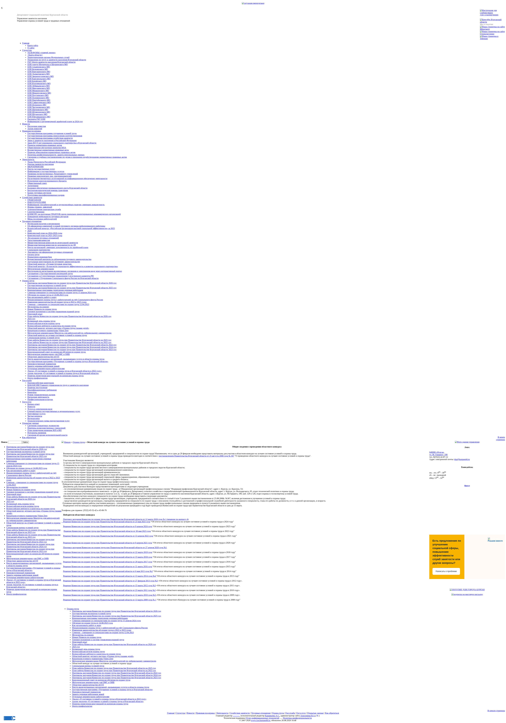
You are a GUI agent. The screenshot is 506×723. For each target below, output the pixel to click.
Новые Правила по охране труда (42, 309)
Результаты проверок (36, 433)
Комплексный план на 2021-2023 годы (44, 235)
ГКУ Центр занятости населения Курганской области (51, 62)
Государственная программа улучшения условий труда (52, 133)
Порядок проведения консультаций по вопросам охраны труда (55, 376)
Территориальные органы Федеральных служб (48, 57)
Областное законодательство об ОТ (43, 357)
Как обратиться (29, 437)
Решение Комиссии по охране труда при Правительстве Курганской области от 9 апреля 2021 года (107, 543)
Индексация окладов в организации (43, 224)
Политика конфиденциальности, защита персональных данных (55, 155)
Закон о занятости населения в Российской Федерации (52, 140)
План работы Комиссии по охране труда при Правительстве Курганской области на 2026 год (69, 316)
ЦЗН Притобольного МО (38, 100)
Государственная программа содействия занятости (50, 138)
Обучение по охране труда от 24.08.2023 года (47, 295)
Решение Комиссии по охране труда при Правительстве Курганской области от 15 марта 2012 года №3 (109, 585)
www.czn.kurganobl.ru (260, 720)
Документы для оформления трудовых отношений (50, 252)
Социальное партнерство (38, 250)
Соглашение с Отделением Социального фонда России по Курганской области (63, 278)
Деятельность (28, 159)
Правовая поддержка (31, 131)
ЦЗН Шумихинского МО (38, 112)
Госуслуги (26, 402)
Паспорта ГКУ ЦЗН (36, 119)
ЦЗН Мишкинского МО (38, 90)
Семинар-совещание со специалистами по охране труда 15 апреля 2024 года (61, 292)
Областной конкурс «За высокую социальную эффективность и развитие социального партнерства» (72, 266)
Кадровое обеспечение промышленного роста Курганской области (57, 188)
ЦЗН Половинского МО (38, 98)
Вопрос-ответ (33, 404)
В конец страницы (500, 438)
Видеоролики (33, 418)
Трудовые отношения (31, 221)
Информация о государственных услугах (45, 171)
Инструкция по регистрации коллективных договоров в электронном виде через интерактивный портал (74, 271)
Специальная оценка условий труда (43, 338)
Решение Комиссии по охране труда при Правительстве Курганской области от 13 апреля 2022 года (108, 536)
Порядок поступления (37, 387)
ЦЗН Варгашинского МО (38, 71)
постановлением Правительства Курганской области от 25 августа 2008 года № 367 (196, 456)
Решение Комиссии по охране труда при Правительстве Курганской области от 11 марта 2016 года (107, 566)
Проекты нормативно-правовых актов (44, 145)
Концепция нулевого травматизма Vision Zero (48, 330)
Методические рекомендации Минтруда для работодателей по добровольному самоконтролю (69, 333)
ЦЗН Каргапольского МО (38, 79)
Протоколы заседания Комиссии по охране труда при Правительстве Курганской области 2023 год (71, 349)
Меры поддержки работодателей (42, 219)
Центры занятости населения (40, 164)
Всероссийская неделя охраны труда (43, 323)
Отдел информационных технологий (262, 718)
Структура (27, 50)
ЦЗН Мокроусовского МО (39, 93)
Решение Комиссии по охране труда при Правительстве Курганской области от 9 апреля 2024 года (107, 526)
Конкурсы (32, 392)
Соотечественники (35, 212)
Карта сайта (32, 45)
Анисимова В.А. (307, 716)
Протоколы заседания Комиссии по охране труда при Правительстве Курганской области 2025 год (71, 288)
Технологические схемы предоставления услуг (48, 421)
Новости (26, 124)
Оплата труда (33, 254)
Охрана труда (28, 281)
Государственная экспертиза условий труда (46, 285)
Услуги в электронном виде (39, 409)
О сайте (30, 48)
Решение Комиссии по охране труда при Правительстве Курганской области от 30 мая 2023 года (107, 531)
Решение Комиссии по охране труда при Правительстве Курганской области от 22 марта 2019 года (107, 552)
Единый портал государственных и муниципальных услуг (53, 411)
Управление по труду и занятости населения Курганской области (56, 60)
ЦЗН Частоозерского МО (38, 107)
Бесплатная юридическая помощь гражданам (47, 190)
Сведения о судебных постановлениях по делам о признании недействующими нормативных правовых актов (77, 157)
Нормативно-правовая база (39, 257)
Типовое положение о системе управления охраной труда (53, 311)
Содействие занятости (32, 197)
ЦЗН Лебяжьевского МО (38, 86)
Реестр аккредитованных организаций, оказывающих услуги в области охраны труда (65, 359)
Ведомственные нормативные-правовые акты (48, 150)
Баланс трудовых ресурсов (39, 193)
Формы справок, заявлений (39, 207)
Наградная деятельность (38, 397)
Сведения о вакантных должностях (43, 425)
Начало (67, 442)
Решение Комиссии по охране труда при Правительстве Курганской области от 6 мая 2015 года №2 (108, 571)
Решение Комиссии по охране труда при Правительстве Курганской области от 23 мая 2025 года (106, 522)
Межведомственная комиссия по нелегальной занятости (52, 243)
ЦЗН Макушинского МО (38, 88)
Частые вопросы (34, 416)
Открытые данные (30, 423)
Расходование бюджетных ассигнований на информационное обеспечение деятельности (67, 178)
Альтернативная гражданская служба (44, 209)
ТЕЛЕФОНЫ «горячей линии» (41, 52)
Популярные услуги (36, 414)
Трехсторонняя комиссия (38, 240)
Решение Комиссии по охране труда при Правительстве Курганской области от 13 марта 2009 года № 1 (109, 600)
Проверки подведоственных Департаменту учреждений (52, 174)
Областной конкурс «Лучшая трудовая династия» (49, 264)
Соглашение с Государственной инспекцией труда (50, 273)
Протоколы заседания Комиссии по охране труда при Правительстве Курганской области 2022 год (71, 345)
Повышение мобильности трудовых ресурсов (47, 216)
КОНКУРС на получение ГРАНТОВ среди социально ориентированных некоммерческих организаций (74, 214)
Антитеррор (32, 186)
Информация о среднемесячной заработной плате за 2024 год (55, 121)
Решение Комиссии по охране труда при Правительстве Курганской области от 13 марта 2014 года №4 (109, 576)
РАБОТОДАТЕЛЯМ (36, 202)
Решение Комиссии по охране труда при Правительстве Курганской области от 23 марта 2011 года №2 (109, 590)
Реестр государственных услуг (41, 169)
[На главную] (9, 19)
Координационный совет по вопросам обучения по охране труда (56, 352)
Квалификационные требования (42, 390)
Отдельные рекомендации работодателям (46, 368)
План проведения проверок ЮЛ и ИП (44, 430)
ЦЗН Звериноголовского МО (40, 76)
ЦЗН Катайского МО (36, 81)
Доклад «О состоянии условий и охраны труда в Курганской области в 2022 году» (64, 371)
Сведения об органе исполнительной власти (47, 435)
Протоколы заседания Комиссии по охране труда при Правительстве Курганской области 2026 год (71, 283)
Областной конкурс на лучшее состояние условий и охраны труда (57, 335)
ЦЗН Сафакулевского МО (39, 102)
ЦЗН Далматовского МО (38, 74)
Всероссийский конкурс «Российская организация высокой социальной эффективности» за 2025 (71, 228)
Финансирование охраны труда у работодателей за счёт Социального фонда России (65, 300)
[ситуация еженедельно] (253, 3)
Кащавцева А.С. (272, 716)
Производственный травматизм (41, 364)
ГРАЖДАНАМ (34, 200)
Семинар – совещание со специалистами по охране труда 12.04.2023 (58, 304)
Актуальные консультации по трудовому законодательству (53, 262)
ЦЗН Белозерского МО (37, 69)
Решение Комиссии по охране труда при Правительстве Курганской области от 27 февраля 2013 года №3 (110, 581)
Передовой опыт (34, 314)
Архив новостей (34, 128)
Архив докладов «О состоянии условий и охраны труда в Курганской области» (63, 373)
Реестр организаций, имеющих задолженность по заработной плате (57, 247)
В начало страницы (496, 711)
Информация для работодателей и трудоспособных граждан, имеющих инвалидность (65, 205)
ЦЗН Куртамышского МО (39, 83)
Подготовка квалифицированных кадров (45, 195)
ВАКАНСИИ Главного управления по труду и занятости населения (58, 385)
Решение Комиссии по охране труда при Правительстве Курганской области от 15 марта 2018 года (107, 557)
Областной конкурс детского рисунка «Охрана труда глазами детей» (58, 328)
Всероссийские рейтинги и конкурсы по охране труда (51, 326)
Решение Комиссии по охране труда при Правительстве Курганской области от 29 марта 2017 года (107, 562)
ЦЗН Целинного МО (36, 105)
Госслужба (27, 380)
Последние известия (36, 126)
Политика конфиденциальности (297, 718)
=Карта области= (35, 55)
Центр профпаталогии (37, 378)
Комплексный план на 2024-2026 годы (44, 233)
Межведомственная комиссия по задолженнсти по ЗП (51, 245)
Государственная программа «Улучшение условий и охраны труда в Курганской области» (67, 361)
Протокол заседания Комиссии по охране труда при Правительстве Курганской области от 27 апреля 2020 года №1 (115, 547)
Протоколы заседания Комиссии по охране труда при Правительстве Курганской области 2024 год (71, 347)
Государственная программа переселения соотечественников (54, 136)
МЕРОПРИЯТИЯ (35, 167)
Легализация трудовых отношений (43, 238)
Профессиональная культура (40, 399)
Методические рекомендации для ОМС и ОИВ (48, 354)
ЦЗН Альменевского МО (38, 67)
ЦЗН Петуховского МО (37, 95)
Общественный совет (37, 183)
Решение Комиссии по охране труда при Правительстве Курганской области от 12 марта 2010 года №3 (109, 595)
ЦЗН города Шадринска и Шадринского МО (47, 64)
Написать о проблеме (446, 571)
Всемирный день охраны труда (41, 321)
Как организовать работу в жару (42, 297)
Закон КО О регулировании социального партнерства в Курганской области (61, 143)
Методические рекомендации (40, 269)
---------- (236, 716)
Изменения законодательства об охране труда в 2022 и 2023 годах (57, 302)
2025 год (31, 319)
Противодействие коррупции (40, 383)
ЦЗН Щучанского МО (37, 114)
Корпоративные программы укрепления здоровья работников (55, 290)
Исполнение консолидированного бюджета (47, 181)
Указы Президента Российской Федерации (46, 162)
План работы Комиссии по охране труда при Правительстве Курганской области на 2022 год (69, 342)
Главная (25, 43)
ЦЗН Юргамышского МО (38, 117)
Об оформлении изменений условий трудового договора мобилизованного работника (66, 226)
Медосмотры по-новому (38, 307)
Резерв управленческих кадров (41, 395)
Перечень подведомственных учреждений (46, 428)
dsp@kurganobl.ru (462, 459)
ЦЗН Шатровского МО (37, 109)
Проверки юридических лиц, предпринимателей (49, 176)
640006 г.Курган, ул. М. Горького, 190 (438, 453)
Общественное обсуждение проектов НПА (46, 148)
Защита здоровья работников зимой (43, 366)
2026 (29, 231)
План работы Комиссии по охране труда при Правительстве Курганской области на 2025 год (69, 340)
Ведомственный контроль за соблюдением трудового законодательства (59, 259)
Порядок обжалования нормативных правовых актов (51, 152)
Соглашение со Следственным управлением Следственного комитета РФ (60, 276)
